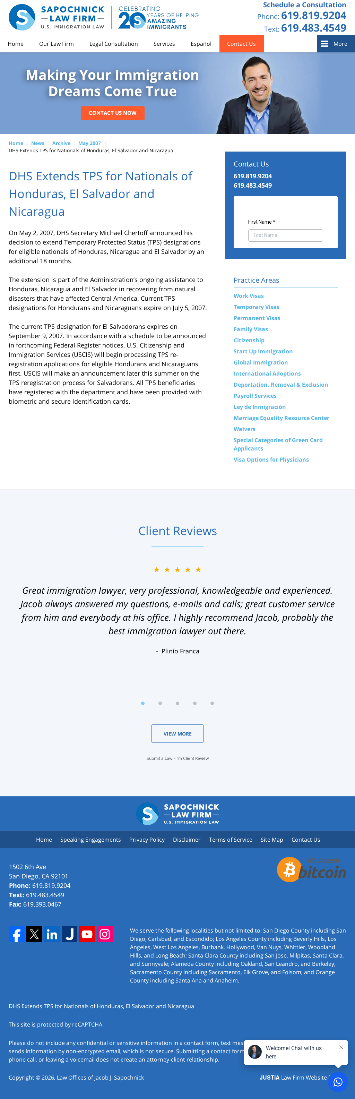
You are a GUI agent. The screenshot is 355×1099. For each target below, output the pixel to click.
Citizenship (249, 340)
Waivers (245, 429)
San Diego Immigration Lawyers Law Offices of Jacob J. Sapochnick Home (104, 17)
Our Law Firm (56, 44)
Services (164, 44)
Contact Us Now (113, 113)
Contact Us (241, 44)
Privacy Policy (147, 839)
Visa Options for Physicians (271, 459)
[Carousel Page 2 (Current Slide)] (160, 703)
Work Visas (249, 296)
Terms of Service (230, 839)
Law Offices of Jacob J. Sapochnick (100, 1077)
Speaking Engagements (90, 839)
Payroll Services (255, 396)
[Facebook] (17, 934)
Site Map (272, 839)
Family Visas (251, 329)
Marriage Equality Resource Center (281, 418)
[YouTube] (87, 934)
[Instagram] (105, 934)
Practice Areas (256, 280)
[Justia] (70, 934)
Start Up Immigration (263, 351)
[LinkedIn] (52, 934)
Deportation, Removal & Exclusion (281, 384)
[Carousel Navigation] (177, 703)
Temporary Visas (256, 307)
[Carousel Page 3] (177, 703)
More (340, 44)
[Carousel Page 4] (195, 703)
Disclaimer (187, 839)
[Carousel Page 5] (212, 703)
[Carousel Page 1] (142, 703)
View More (178, 733)
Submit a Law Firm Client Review (178, 758)
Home (16, 44)
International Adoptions (267, 373)
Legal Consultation (113, 44)
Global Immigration (261, 362)
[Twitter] (34, 934)
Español (201, 44)
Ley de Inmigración (260, 407)
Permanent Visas (257, 318)
